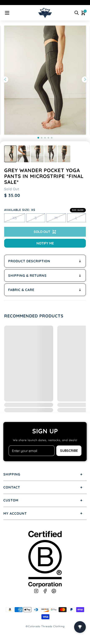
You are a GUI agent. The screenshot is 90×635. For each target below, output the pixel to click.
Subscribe (69, 450)
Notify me (45, 243)
